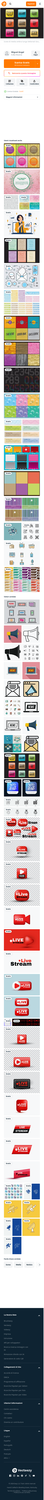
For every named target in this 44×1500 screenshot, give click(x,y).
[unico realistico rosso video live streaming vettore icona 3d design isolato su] (21, 1185)
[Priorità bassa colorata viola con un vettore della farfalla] (21, 523)
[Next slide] (34, 1488)
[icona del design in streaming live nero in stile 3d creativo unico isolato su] (21, 1269)
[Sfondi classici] (21, 342)
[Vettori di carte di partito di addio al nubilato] (14, 216)
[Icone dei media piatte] (12, 812)
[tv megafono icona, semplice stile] (12, 703)
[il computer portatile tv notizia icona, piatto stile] (12, 757)
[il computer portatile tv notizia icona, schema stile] (12, 849)
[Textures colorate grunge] (21, 368)
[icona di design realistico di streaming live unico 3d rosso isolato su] (21, 1029)
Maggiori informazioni (14, 96)
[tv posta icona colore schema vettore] (12, 904)
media (18, 1488)
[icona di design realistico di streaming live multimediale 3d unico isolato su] (21, 1051)
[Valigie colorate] (21, 471)
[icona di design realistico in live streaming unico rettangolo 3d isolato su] (21, 1073)
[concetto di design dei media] (12, 885)
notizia (29, 1488)
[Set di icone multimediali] (12, 721)
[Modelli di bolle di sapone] (21, 419)
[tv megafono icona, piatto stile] (13, 666)
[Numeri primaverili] (21, 394)
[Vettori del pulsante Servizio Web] (21, 316)
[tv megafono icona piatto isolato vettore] (12, 867)
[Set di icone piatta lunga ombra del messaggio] (13, 1378)
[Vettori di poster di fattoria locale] (21, 264)
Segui (36, 55)
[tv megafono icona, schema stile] (12, 684)
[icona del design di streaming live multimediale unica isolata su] (21, 1140)
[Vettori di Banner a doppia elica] (21, 445)
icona (8, 1488)
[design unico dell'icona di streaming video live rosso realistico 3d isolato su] (21, 1096)
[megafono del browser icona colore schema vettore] (12, 794)
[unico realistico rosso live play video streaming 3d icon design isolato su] (21, 1336)
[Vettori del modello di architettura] (21, 611)
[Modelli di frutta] (21, 154)
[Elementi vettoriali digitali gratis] (21, 290)
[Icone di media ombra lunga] (21, 926)
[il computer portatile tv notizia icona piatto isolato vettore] (12, 739)
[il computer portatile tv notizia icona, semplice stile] (12, 830)
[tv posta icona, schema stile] (12, 776)
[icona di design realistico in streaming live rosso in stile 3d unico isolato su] (21, 1118)
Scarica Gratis (22, 63)
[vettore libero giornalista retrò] (21, 585)
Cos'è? (21, 91)
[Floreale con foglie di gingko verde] (21, 180)
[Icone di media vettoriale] (21, 644)
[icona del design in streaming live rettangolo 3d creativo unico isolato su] (21, 1224)
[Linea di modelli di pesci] (21, 497)
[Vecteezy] (3, 3)
